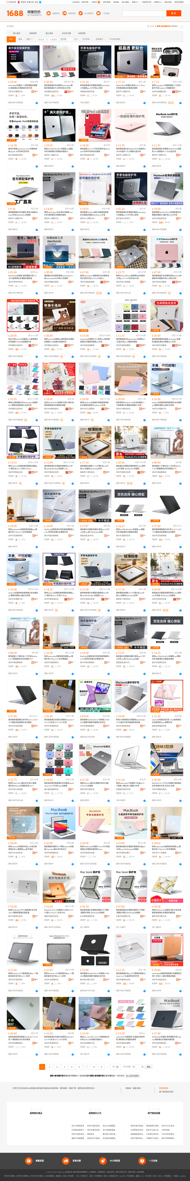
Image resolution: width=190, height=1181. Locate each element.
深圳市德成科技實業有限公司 (124, 472)
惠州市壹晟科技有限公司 (124, 536)
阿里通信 (130, 1176)
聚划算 (70, 1176)
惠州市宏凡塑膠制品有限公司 (88, 409)
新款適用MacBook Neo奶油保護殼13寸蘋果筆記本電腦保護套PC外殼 (130, 404)
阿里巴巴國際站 (22, 1176)
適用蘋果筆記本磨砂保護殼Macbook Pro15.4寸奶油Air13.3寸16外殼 (59, 721)
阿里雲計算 (113, 1176)
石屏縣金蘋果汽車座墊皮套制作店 (85, 1130)
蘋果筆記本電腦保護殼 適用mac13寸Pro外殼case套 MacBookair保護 (94, 530)
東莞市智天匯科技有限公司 (88, 789)
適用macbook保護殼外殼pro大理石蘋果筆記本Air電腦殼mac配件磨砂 (22, 848)
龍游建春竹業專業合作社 (156, 1126)
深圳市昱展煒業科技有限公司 (16, 536)
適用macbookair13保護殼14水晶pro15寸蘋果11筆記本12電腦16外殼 (130, 784)
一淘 (77, 1176)
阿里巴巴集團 (9, 1176)
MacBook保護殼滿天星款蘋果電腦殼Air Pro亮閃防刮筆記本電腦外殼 (59, 530)
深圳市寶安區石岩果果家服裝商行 (143, 1138)
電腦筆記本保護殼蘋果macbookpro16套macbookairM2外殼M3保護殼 (58, 277)
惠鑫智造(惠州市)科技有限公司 (88, 536)
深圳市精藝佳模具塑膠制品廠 (52, 282)
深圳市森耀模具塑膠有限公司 (160, 92)
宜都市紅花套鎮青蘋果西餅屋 (98, 1138)
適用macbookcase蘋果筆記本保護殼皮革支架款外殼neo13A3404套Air (94, 277)
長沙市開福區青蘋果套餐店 (82, 1126)
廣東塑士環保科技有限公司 (88, 472)
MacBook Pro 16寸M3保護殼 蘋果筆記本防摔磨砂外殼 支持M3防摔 (166, 784)
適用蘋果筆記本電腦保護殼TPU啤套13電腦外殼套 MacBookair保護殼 (94, 911)
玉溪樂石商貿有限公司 (155, 1134)
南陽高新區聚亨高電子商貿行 (88, 92)
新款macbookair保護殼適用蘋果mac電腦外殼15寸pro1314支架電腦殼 (22, 530)
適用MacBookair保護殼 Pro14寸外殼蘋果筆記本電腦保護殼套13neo (95, 848)
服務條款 (101, 1172)
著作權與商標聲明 (80, 1172)
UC (142, 1176)
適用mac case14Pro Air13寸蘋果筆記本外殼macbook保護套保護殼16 (94, 1038)
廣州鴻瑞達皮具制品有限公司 (16, 155)
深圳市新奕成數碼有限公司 (160, 282)
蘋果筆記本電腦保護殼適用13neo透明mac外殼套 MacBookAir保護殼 (130, 467)
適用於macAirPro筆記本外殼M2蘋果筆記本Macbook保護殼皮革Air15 (22, 784)
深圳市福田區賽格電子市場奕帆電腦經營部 (88, 282)
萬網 (137, 1176)
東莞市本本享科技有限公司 (16, 853)
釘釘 (160, 1176)
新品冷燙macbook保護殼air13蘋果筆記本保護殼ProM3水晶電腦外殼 (23, 340)
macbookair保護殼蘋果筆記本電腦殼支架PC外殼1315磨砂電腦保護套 (167, 974)
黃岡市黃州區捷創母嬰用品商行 (142, 1126)
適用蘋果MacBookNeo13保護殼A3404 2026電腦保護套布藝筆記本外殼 (94, 721)
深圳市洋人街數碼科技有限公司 (160, 853)
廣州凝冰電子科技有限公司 (88, 980)
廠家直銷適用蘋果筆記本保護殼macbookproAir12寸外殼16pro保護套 (59, 784)
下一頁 (115, 1067)
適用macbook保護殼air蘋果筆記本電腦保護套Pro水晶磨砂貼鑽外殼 (59, 340)
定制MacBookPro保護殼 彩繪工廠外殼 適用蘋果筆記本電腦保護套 (59, 404)
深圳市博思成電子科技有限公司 (124, 853)
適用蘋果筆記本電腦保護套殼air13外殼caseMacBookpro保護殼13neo (58, 467)
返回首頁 (120, 1076)
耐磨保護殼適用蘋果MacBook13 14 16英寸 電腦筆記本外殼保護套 (23, 1038)
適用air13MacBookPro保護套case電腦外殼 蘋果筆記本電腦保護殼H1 (58, 150)
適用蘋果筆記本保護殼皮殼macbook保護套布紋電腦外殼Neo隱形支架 (167, 277)
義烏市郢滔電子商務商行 (160, 916)
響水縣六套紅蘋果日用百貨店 (114, 1134)
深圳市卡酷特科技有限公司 (124, 409)
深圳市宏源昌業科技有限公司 (16, 980)
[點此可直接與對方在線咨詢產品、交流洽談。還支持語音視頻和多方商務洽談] (37, 103)
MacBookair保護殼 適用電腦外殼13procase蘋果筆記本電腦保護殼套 (166, 1038)
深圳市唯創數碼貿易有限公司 (160, 472)
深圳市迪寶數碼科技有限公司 (16, 1043)
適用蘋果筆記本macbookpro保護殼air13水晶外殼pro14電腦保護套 (130, 340)
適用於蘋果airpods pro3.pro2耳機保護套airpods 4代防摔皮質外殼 (22, 150)
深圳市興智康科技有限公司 (52, 853)
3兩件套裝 (166, 1130)
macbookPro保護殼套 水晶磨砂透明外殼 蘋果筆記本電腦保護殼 (130, 1038)
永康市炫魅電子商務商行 (124, 916)
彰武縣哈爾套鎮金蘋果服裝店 (114, 1138)
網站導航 (140, 1172)
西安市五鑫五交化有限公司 (156, 1130)
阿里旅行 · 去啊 (87, 1176)
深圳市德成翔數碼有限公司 (88, 345)
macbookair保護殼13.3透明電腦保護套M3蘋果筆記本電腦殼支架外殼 (22, 86)
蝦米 (105, 1176)
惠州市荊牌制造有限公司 (52, 409)
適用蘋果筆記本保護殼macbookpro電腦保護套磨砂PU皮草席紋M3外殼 (58, 86)
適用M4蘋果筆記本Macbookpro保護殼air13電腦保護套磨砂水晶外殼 (23, 404)
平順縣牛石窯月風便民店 (156, 1138)
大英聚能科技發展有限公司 (141, 1130)
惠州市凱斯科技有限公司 (16, 916)
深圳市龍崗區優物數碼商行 (124, 1043)
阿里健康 (167, 1176)
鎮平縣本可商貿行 (123, 218)
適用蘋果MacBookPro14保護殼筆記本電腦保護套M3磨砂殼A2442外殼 (166, 213)
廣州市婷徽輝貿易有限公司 (172, 1138)
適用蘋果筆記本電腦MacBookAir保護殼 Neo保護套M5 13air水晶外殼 (166, 150)
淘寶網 (58, 1176)
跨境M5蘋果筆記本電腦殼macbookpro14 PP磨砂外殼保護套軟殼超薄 (130, 721)
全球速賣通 (49, 1176)
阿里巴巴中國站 (37, 1176)
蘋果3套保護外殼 (139, 1088)
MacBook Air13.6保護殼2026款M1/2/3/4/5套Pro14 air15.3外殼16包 (58, 911)
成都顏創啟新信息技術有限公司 (142, 1134)
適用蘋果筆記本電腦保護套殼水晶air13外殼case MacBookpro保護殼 (130, 848)
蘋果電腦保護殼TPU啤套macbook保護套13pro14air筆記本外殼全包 (59, 848)
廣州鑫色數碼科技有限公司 (52, 789)
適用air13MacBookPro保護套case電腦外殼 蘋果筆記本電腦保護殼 (130, 530)
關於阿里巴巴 (121, 1172)
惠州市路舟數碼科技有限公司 (52, 536)
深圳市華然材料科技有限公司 (16, 282)
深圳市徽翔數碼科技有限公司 (88, 726)
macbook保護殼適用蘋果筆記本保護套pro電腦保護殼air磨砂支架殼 (167, 404)
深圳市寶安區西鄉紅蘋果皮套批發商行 (102, 1130)
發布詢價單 (163, 1088)
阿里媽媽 (98, 1176)
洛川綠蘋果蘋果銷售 (111, 1130)
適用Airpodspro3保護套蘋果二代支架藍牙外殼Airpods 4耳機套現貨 (166, 86)
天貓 (64, 1176)
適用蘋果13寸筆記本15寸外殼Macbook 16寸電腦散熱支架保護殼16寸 (166, 467)
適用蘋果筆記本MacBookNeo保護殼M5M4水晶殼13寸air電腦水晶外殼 (130, 150)
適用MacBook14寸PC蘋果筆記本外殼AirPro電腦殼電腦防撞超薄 (22, 911)
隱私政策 (110, 1172)
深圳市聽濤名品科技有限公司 (124, 980)
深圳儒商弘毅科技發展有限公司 (52, 92)
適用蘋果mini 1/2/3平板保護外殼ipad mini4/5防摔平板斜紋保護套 (95, 150)
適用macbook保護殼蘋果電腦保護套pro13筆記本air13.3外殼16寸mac (23, 467)
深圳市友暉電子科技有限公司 (16, 92)
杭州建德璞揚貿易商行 (88, 916)
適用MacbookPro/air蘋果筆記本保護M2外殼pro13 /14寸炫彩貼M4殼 (130, 277)
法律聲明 (92, 1172)
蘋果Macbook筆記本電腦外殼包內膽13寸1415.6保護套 (94, 784)
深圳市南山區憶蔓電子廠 (124, 282)
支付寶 (148, 1176)
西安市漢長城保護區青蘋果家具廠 (100, 1126)
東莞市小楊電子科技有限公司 (124, 92)
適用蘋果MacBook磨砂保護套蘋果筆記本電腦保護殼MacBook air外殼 (94, 213)
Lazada (182, 1176)
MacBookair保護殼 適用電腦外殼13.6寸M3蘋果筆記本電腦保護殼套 (22, 277)
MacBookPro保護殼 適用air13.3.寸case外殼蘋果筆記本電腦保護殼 (130, 86)
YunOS (122, 1176)
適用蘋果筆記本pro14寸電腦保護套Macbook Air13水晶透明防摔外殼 (131, 974)
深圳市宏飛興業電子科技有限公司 (160, 536)
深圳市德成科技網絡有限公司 (88, 853)
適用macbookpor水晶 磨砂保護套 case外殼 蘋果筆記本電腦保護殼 (58, 213)
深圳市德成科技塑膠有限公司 (52, 472)
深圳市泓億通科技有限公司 (52, 980)
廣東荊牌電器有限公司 (160, 726)
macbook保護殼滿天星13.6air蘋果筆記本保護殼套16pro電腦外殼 (166, 721)
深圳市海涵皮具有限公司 (160, 980)
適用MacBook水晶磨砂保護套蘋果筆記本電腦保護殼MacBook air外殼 (94, 404)
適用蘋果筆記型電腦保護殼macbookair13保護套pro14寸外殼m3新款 (95, 86)
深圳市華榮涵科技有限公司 (16, 472)
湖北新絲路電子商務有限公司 (88, 1043)
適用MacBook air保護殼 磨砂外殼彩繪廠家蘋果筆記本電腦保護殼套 (166, 911)
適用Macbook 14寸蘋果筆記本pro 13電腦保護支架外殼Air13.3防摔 (23, 974)
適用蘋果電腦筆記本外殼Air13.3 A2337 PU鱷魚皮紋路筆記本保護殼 (166, 530)
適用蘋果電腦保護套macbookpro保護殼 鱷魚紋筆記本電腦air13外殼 (166, 340)
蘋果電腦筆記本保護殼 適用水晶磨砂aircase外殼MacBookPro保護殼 (23, 213)
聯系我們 (131, 1172)
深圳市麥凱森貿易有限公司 (160, 218)
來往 (154, 1176)
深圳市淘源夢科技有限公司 (52, 726)
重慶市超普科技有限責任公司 (52, 916)
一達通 (175, 1176)
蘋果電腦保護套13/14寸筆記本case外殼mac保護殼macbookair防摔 (94, 467)
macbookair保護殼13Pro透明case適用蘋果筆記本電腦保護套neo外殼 (95, 340)
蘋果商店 (90, 1134)
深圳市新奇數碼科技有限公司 (160, 1043)
